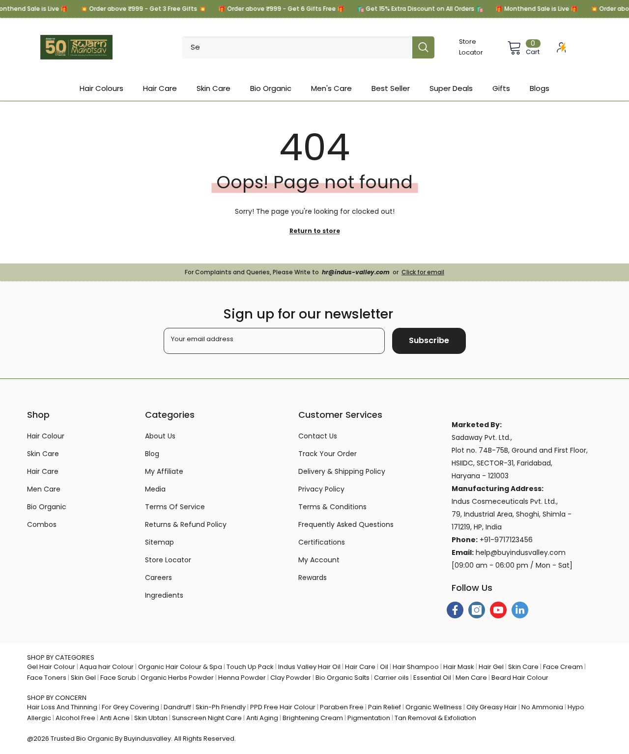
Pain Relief (384, 707)
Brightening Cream (313, 718)
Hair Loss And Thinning (62, 707)
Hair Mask (458, 666)
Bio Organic (95, 738)
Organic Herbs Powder (177, 677)
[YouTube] (498, 610)
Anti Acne (115, 718)
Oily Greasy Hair (491, 707)
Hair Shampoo (416, 666)
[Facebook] (455, 610)
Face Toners (46, 677)
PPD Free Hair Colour (282, 707)
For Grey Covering (130, 707)
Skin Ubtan (151, 718)
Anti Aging (262, 718)
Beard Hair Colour (519, 677)
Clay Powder (290, 677)
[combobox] (297, 47)
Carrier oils (391, 677)
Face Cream (563, 666)
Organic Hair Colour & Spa (180, 666)
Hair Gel (491, 666)
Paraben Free (342, 707)
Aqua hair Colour (107, 666)
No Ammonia (542, 707)
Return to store (314, 231)
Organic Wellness (433, 707)
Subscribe (429, 340)
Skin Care (523, 666)
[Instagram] (476, 610)
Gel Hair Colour (51, 666)
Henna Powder (242, 677)
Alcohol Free (75, 718)
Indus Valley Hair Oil (309, 666)
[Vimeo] (520, 610)
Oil (384, 666)
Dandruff (177, 707)
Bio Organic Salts (342, 677)
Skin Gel (83, 677)
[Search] (308, 47)
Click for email (422, 272)
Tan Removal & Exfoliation (435, 718)
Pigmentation (368, 718)
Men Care (471, 677)
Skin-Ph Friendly (221, 707)
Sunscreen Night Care (207, 718)
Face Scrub (118, 677)
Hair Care (360, 666)
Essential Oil (432, 677)
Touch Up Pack (250, 666)
